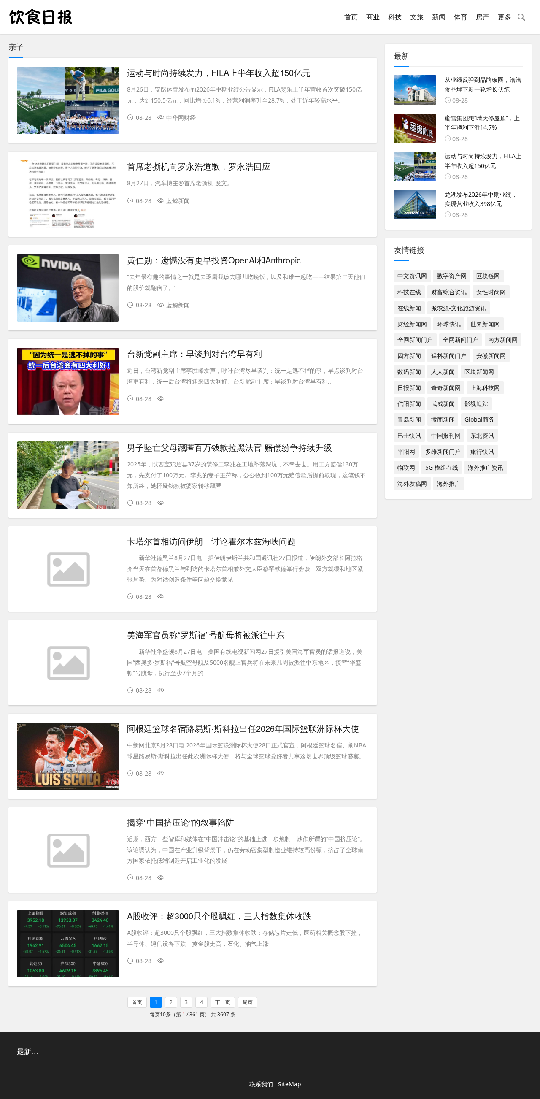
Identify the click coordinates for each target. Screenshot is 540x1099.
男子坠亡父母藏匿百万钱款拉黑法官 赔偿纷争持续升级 (229, 447)
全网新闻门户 (415, 340)
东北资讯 (482, 435)
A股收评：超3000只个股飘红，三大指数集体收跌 (219, 916)
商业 (373, 17)
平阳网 (406, 451)
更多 (504, 17)
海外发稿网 (412, 483)
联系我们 (261, 1084)
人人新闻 (443, 372)
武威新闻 (443, 404)
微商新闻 (443, 419)
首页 (351, 17)
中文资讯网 (412, 276)
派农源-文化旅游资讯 (458, 308)
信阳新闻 (409, 404)
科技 (395, 17)
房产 (482, 17)
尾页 (248, 1002)
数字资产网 (452, 276)
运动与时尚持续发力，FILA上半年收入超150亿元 (218, 72)
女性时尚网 (491, 292)
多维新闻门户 (443, 451)
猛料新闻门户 (449, 356)
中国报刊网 (446, 435)
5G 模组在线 (441, 467)
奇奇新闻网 (446, 388)
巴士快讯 (409, 435)
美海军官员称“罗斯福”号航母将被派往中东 (206, 634)
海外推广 (449, 483)
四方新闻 (409, 356)
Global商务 (479, 419)
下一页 (222, 1002)
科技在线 (409, 292)
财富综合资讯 (449, 292)
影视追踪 (476, 404)
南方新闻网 (503, 340)
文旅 (417, 17)
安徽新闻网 (491, 356)
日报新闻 (409, 388)
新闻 (439, 17)
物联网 (406, 467)
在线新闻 (409, 308)
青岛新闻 (409, 419)
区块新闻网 (479, 372)
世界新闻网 (485, 324)
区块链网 (488, 276)
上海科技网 (485, 388)
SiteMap (289, 1084)
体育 (460, 17)
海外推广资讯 (485, 467)
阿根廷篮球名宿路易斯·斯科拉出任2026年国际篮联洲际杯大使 (243, 728)
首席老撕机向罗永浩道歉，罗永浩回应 (198, 166)
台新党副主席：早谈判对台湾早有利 (194, 353)
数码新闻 (409, 372)
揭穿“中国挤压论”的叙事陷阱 (180, 822)
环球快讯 (449, 324)
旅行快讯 (482, 451)
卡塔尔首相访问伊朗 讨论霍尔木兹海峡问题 (211, 541)
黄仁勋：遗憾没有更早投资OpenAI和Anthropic (214, 260)
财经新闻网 (412, 324)
